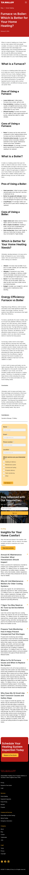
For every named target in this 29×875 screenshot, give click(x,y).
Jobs (2, 840)
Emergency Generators (6, 821)
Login (2, 788)
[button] (25, 2)
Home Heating (4, 796)
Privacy (2, 851)
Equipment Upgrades (6, 799)
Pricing (2, 782)
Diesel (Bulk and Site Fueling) (8, 815)
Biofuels (3, 804)
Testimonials (4, 837)
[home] (7, 2)
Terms (2, 848)
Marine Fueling (4, 818)
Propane (3, 807)
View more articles (8, 548)
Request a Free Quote (10, 755)
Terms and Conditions (5, 517)
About (2, 829)
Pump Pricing (4, 801)
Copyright (3, 853)
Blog (2, 831)
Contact (3, 834)
